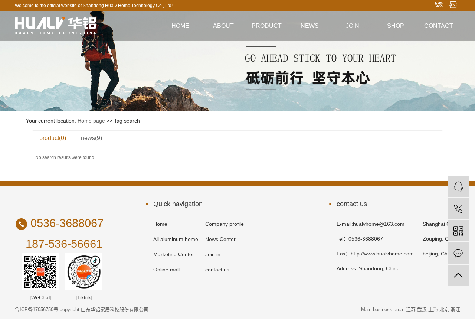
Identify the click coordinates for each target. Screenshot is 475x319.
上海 (433, 309)
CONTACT (438, 26)
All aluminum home (175, 239)
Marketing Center (173, 254)
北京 (444, 309)
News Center (220, 239)
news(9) (91, 138)
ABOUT (223, 26)
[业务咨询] (458, 186)
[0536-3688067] (458, 208)
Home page (91, 121)
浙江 (455, 309)
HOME (180, 26)
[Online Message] (458, 253)
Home (160, 224)
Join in (212, 254)
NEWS (310, 26)
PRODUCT (267, 26)
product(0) (52, 138)
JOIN (352, 26)
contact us (217, 270)
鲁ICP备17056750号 (36, 309)
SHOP (395, 26)
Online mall (166, 270)
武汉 (422, 309)
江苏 (411, 309)
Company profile (224, 224)
